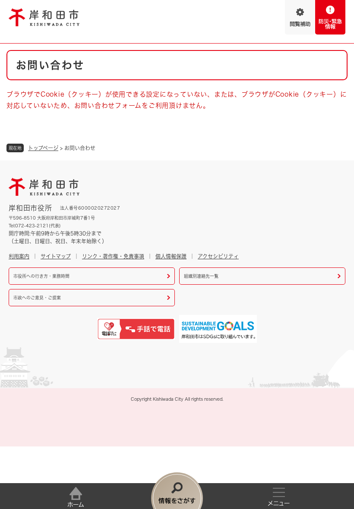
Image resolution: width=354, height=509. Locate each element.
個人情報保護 (170, 256)
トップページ (43, 148)
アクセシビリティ (218, 256)
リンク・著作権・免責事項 (113, 256)
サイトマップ (56, 256)
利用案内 (19, 256)
